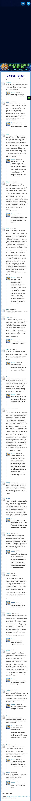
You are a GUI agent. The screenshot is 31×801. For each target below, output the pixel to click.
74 (2, 798)
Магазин (8, 482)
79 (9, 798)
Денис (7, 309)
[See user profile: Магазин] (3, 484)
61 (12, 796)
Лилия (7, 317)
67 (20, 796)
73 (28, 796)
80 (10, 798)
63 (15, 796)
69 (23, 796)
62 (14, 796)
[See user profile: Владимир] (3, 85)
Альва (7, 349)
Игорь (7, 102)
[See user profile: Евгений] (3, 411)
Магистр (13, 92)
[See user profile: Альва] (3, 352)
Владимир (8, 82)
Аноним (8, 181)
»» (13, 798)
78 (7, 798)
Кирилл (8, 498)
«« (9, 796)
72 (27, 796)
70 (24, 796)
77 (6, 798)
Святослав (8, 613)
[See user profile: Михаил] (3, 774)
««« (8, 796)
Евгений (8, 409)
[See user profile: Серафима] (3, 747)
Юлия (7, 228)
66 (19, 796)
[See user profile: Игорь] (3, 104)
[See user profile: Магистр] (8, 95)
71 (26, 796)
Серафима (9, 744)
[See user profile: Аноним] (3, 184)
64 (16, 796)
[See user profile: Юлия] (3, 231)
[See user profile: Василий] (3, 536)
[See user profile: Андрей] (3, 576)
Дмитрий (8, 690)
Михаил (8, 772)
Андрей (8, 573)
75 (3, 798)
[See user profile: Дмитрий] (3, 692)
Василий (8, 533)
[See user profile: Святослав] (3, 616)
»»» (15, 798)
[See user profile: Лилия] (3, 320)
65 (18, 796)
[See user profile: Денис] (3, 311)
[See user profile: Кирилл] (3, 500)
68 (22, 796)
